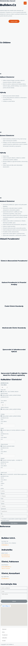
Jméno (2, 488)
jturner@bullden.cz (5, 555)
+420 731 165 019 (5, 568)
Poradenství (4, 635)
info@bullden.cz (5, 545)
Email (2, 498)
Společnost (3, 508)
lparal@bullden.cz (5, 578)
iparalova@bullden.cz (6, 566)
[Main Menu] (25, 3)
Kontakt (4, 640)
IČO (1, 513)
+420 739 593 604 (5, 556)
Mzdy (3, 632)
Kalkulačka (4, 637)
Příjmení (3, 493)
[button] (14, 21)
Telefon (2, 503)
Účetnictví (4, 629)
